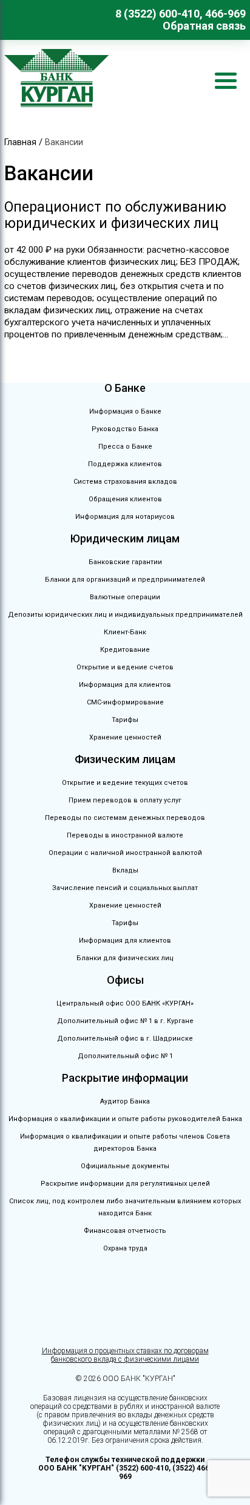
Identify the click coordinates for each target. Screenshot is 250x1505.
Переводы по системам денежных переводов (125, 818)
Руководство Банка (125, 429)
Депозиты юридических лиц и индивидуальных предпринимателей (125, 615)
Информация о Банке (125, 411)
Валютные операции (125, 597)
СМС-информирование (125, 702)
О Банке (125, 388)
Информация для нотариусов (125, 517)
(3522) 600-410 (142, 1468)
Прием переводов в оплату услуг (125, 800)
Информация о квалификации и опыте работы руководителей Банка (125, 1119)
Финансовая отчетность (125, 1231)
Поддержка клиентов (125, 464)
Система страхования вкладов (125, 482)
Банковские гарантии (125, 562)
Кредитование (125, 650)
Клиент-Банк (125, 632)
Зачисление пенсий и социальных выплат (125, 888)
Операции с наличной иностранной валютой (125, 853)
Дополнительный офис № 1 (125, 1056)
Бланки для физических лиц (125, 958)
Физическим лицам (125, 759)
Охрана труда (125, 1248)
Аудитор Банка (125, 1101)
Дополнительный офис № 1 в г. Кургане (125, 1021)
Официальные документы (125, 1166)
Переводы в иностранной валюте (125, 835)
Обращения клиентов (125, 499)
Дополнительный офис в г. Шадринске (125, 1038)
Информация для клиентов (125, 685)
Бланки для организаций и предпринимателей (125, 579)
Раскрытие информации (125, 1077)
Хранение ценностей (125, 737)
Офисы (125, 980)
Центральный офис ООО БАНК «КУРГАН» (125, 1003)
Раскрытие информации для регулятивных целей (125, 1184)
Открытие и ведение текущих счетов (125, 783)
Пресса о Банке (125, 446)
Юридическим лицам (125, 538)
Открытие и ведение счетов (125, 667)
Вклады (125, 870)
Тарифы (125, 720)
